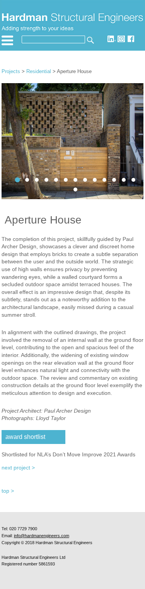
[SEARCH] (89, 40)
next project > (18, 467)
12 (85, 180)
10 (104, 180)
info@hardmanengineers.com (41, 535)
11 (95, 180)
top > (8, 491)
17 (27, 180)
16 (46, 180)
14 (66, 180)
